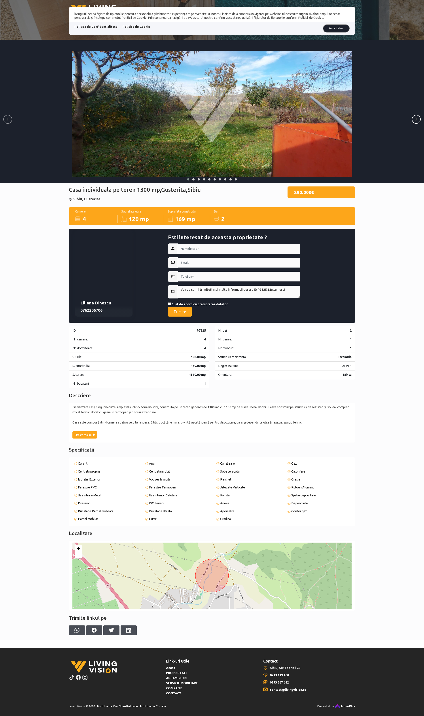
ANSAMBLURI (176, 678)
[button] (188, 179)
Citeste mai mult (85, 434)
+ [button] (78, 548)
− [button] (78, 555)
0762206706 (91, 310)
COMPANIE (174, 688)
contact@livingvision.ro (288, 689)
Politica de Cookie (136, 26)
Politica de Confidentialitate (95, 26)
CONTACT (173, 693)
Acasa (170, 668)
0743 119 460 (279, 675)
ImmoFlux (347, 706)
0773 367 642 (279, 682)
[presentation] (7, 119)
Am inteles (336, 28)
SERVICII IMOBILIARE (182, 683)
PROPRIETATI (176, 673)
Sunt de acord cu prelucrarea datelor (199, 304)
